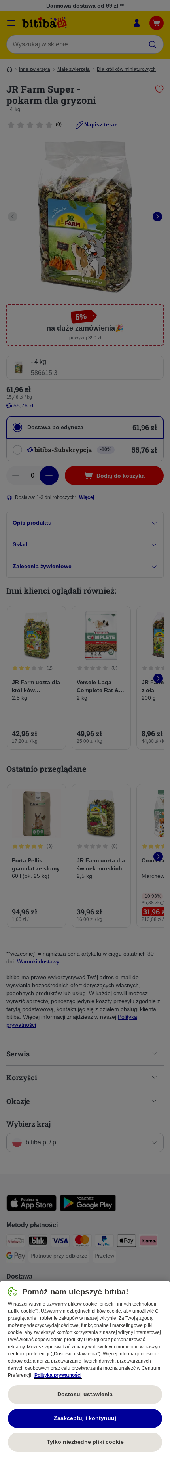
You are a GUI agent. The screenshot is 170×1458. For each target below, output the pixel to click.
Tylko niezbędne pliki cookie (85, 1442)
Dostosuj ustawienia (85, 1394)
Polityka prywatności (57, 1375)
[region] (85, 1369)
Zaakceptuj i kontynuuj (85, 1418)
